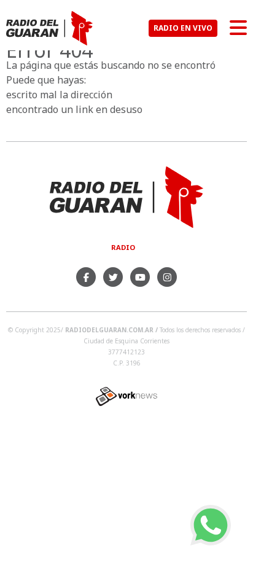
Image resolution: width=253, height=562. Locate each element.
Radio (123, 247)
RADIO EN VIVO (183, 28)
